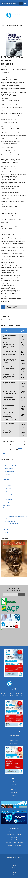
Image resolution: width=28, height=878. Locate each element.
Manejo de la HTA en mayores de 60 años (8, 367)
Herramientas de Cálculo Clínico (14, 834)
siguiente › (10, 449)
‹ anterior (12, 441)
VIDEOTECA (6, 479)
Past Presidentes (9, 468)
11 (4, 447)
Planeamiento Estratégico (11, 477)
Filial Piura (7, 502)
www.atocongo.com (14, 860)
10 (24, 444)
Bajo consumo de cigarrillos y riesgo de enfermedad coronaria (9, 391)
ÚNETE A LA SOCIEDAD (9, 508)
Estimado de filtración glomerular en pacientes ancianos (10, 406)
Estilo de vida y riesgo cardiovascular (9, 382)
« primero (5, 441)
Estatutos (7, 474)
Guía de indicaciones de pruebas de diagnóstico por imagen (9, 360)
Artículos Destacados (14, 831)
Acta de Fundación (9, 471)
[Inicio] (14, 15)
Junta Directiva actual (14, 735)
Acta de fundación (14, 743)
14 (16, 447)
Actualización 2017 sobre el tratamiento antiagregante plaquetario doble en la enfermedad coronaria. (10, 416)
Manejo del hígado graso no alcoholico (10, 431)
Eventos (5, 513)
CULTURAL (6, 532)
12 (8, 447)
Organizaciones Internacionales (14, 845)
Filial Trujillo (8, 488)
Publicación (12, 307)
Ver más (3, 453)
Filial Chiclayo (8, 499)
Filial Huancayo (9, 494)
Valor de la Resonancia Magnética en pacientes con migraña (9, 336)
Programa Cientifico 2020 (11, 524)
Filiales (5, 482)
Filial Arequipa (8, 485)
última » (18, 449)
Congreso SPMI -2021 (10, 521)
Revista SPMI (6, 505)
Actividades (14, 867)
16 (23, 447)
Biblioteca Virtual (7, 511)
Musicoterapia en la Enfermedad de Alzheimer (10, 423)
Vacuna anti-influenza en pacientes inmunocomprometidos (10, 353)
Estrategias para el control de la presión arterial (8, 376)
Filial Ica (7, 491)
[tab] (14, 307)
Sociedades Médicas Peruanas (14, 848)
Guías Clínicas (14, 837)
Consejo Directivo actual (11, 465)
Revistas (14, 872)
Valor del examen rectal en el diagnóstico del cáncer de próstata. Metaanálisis (9, 345)
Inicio (3, 25)
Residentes (6, 526)
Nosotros (5, 463)
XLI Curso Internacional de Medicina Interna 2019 (16, 517)
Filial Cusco (8, 496)
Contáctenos (6, 529)
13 (12, 447)
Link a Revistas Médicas (14, 839)
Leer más (14, 698)
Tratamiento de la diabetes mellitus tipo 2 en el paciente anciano (9, 399)
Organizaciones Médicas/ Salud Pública (14, 842)
